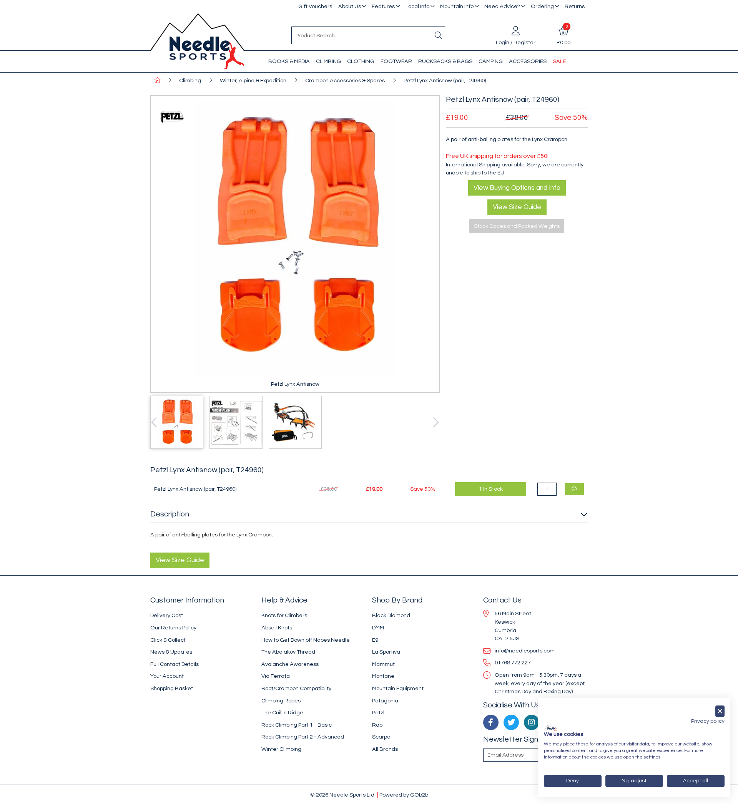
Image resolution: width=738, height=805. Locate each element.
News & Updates (171, 652)
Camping (491, 61)
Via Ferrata (275, 676)
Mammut (383, 664)
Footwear (396, 61)
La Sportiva (386, 652)
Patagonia (385, 701)
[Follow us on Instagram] (531, 722)
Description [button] (169, 514)
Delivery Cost (166, 615)
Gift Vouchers (315, 6)
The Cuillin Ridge (282, 712)
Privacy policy (708, 721)
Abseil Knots (276, 628)
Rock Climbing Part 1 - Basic (296, 725)
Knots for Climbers (284, 615)
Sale (559, 61)
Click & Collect (168, 640)
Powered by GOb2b (403, 795)
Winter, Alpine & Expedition (253, 80)
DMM (378, 628)
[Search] (438, 35)
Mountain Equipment (398, 688)
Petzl (378, 712)
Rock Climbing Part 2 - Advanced (302, 737)
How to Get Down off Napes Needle (305, 640)
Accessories (528, 61)
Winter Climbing (281, 749)
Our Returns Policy (173, 628)
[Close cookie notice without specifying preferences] (720, 711)
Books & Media (289, 61)
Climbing (328, 61)
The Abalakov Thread (288, 652)
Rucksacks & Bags (445, 61)
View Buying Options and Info (517, 187)
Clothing (360, 61)
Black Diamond (391, 615)
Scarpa (381, 737)
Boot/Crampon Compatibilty (296, 688)
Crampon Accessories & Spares (345, 80)
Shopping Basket (171, 688)
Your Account (167, 676)
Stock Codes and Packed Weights (517, 226)
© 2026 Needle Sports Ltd (342, 795)
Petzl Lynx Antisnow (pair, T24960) (445, 80)
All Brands (385, 749)
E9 (375, 640)
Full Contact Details (174, 664)
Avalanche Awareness (290, 664)
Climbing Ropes (281, 701)
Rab (377, 725)
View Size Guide (517, 207)
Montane (383, 676)
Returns (575, 6)
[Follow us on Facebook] (491, 722)
